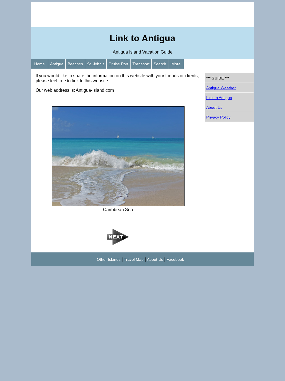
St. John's (95, 64)
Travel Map (134, 259)
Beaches (75, 64)
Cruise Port (118, 64)
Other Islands (109, 259)
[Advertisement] (142, 14)
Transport (140, 64)
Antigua (56, 64)
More (176, 64)
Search (160, 64)
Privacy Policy (218, 117)
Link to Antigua (219, 97)
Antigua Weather (221, 88)
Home (39, 64)
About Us (214, 107)
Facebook (175, 259)
